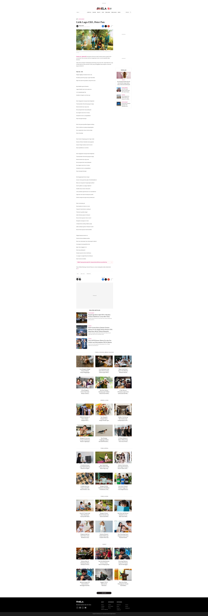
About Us (102, 604)
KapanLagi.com (127, 608)
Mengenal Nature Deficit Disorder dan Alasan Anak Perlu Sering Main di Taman (104, 515)
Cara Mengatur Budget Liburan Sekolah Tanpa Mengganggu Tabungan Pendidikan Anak (85, 371)
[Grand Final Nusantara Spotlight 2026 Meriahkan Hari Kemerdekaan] (119, 104)
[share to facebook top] (103, 26)
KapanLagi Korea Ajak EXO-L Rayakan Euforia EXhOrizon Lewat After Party (99, 315)
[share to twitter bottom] (106, 279)
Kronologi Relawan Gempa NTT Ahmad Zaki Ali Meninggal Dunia (123, 563)
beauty (98, 12)
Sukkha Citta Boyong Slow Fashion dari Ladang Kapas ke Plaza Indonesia (123, 419)
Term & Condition (110, 606)
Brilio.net (126, 606)
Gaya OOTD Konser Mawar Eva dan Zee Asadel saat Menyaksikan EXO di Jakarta (100, 341)
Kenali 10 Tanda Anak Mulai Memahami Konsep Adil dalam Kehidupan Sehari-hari (85, 515)
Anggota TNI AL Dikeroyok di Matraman (104, 584)
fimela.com (99, 613)
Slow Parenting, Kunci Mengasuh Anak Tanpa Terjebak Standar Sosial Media (123, 536)
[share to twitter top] (106, 26)
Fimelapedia (104, 448)
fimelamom (107, 12)
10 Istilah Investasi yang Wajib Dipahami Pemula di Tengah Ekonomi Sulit (85, 467)
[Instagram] (80, 608)
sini (77, 268)
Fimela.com (118, 608)
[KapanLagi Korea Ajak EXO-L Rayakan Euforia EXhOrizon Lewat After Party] (81, 317)
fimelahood (114, 12)
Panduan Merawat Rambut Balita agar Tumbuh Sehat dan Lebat (104, 536)
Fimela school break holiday (104, 352)
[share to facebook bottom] (103, 279)
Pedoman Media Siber (104, 609)
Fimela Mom (104, 496)
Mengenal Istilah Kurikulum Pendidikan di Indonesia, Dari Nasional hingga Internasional (104, 488)
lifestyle (89, 12)
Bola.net (118, 606)
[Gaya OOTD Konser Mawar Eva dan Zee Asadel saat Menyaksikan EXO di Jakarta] (81, 343)
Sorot (104, 544)
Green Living (104, 400)
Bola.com (126, 604)
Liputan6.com (119, 604)
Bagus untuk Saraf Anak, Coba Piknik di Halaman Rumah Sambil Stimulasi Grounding (123, 371)
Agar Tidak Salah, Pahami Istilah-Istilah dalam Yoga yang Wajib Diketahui (104, 467)
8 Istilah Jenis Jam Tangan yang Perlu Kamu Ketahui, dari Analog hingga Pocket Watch (85, 488)
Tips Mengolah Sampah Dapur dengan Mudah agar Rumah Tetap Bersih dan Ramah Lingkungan (104, 419)
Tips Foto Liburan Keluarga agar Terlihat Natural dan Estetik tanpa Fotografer (104, 392)
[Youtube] (85, 608)
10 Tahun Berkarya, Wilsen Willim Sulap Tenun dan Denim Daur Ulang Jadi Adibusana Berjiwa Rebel (123, 440)
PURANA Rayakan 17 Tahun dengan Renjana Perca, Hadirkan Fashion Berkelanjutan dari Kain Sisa (85, 419)
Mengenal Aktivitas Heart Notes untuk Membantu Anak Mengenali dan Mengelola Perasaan (85, 536)
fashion (94, 12)
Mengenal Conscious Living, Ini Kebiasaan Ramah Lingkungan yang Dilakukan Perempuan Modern (85, 440)
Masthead (102, 606)
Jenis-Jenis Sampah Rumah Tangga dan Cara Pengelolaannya (123, 488)
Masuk (127, 12)
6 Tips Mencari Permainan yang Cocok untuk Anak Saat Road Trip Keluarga (123, 392)
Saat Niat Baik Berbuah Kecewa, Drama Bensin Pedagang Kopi (104, 563)
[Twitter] (83, 608)
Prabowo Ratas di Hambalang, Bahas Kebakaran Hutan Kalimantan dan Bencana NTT (84, 563)
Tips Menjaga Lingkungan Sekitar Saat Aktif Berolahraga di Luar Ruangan (104, 440)
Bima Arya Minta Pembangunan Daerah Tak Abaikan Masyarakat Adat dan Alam (123, 584)
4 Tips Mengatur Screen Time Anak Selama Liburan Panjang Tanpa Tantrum (85, 392)
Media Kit (109, 604)
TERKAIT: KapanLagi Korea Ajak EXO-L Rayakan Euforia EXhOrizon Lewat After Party (92, 262)
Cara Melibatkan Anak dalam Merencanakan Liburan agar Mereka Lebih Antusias (104, 371)
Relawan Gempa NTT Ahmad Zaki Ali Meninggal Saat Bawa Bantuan (85, 584)
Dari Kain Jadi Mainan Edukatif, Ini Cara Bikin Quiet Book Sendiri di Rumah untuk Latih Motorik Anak (123, 515)
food (103, 12)
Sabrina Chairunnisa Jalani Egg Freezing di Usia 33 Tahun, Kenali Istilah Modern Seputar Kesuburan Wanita (123, 467)
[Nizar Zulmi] (77, 26)
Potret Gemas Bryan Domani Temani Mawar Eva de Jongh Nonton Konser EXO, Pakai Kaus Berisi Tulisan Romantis (100, 329)
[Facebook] (77, 608)
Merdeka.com (119, 609)
